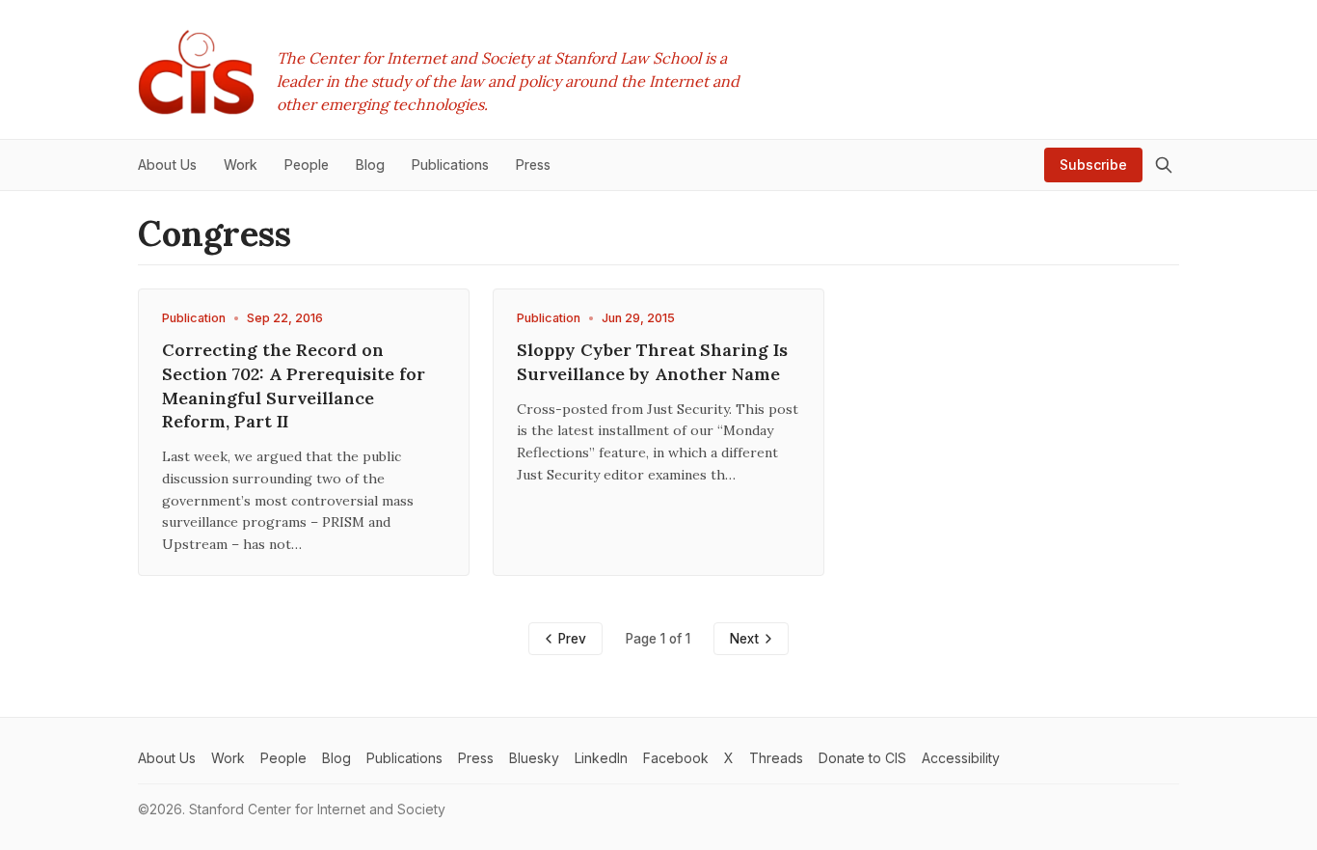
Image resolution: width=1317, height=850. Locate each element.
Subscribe (1093, 164)
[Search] (1163, 165)
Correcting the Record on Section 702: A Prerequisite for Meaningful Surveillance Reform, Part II (293, 385)
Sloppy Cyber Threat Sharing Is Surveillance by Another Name (652, 362)
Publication (194, 318)
